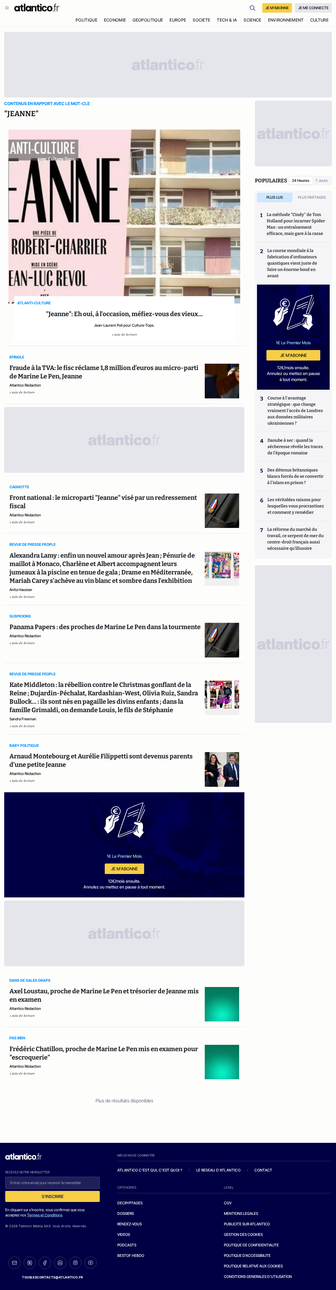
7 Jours (322, 180)
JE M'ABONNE (277, 8)
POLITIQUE (86, 20)
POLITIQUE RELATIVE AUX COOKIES (253, 1266)
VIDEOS (123, 1234)
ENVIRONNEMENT (286, 20)
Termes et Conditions (44, 1215)
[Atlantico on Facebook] (45, 1263)
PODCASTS (126, 1245)
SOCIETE (201, 20)
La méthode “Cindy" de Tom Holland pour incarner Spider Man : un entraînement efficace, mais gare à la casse (296, 224)
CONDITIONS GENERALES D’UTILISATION (258, 1276)
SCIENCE (252, 20)
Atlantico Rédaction (25, 385)
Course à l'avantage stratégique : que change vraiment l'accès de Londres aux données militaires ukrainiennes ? (295, 410)
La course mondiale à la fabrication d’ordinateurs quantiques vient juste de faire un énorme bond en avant (292, 263)
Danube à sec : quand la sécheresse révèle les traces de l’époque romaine (295, 446)
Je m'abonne (124, 868)
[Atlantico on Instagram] (75, 1263)
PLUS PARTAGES (312, 197)
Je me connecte (313, 8)
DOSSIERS (125, 1213)
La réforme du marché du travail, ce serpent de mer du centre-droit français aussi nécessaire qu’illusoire (295, 539)
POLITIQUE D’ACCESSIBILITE (247, 1255)
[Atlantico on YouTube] (91, 1263)
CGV (228, 1203)
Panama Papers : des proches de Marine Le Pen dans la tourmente (105, 627)
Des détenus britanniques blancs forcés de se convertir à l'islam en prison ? (295, 476)
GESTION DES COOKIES (243, 1234)
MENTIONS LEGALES (241, 1213)
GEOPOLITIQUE (148, 20)
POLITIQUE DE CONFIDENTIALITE (251, 1245)
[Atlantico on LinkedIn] (60, 1263)
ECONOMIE (115, 20)
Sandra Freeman (22, 719)
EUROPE (178, 20)
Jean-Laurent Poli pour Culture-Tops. (124, 325)
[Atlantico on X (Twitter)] (30, 1263)
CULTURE (319, 20)
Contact (263, 1170)
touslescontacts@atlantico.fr (52, 1277)
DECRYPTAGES (130, 1203)
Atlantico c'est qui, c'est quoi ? (149, 1170)
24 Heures (300, 180)
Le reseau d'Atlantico (218, 1170)
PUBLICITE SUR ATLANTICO (247, 1224)
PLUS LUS (274, 197)
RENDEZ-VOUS (129, 1224)
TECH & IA (227, 20)
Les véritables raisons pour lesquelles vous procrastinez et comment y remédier (295, 506)
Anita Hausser (20, 589)
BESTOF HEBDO (130, 1255)
